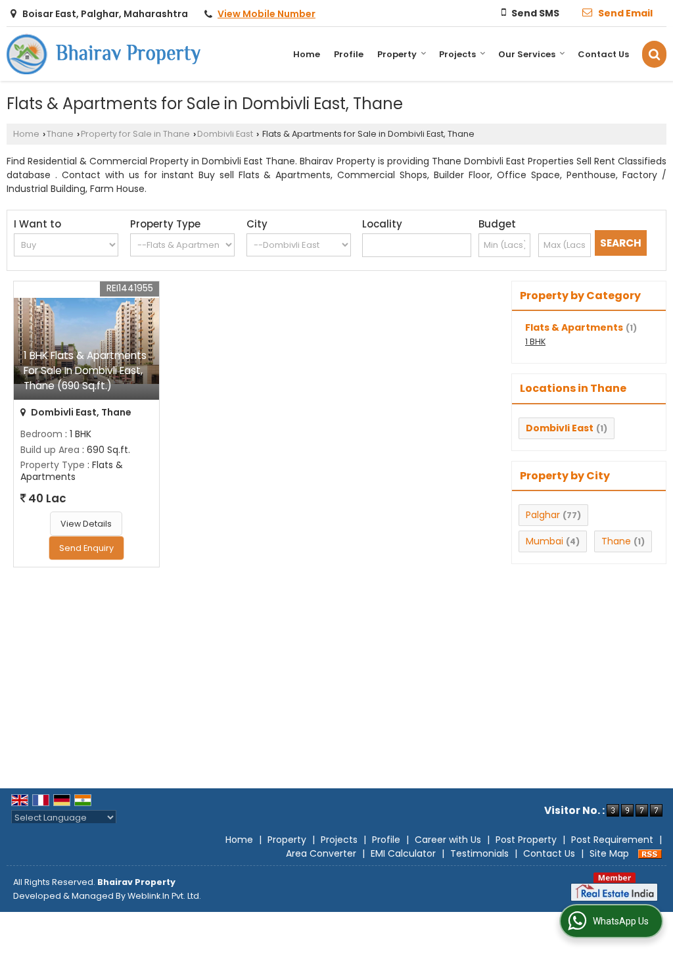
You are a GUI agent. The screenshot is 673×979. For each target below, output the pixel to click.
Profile (348, 54)
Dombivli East (225, 133)
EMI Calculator (403, 853)
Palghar (543, 514)
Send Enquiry (86, 548)
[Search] (654, 54)
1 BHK (535, 341)
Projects (457, 54)
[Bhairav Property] (103, 54)
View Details (86, 523)
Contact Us (603, 54)
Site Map (609, 853)
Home (306, 54)
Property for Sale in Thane (135, 133)
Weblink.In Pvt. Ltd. (164, 895)
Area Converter (321, 853)
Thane (60, 133)
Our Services (526, 54)
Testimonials (479, 853)
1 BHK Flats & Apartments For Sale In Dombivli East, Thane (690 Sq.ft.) (85, 370)
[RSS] (650, 853)
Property (397, 54)
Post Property (526, 839)
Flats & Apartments (574, 327)
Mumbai (544, 541)
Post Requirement (612, 839)
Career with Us (448, 839)
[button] (266, 13)
